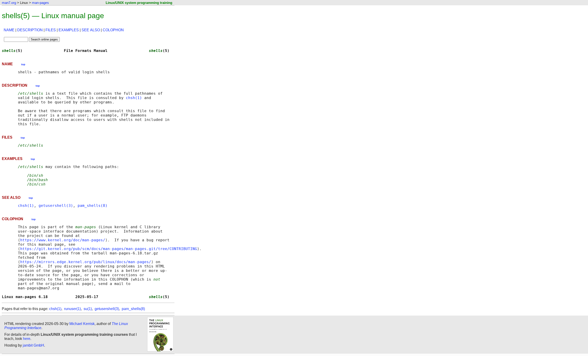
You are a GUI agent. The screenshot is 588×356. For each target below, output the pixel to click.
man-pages (40, 3)
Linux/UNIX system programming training (139, 3)
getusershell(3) (56, 205)
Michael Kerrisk (82, 324)
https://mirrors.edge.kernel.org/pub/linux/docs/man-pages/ (85, 262)
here (26, 339)
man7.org (9, 3)
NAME (9, 30)
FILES (50, 30)
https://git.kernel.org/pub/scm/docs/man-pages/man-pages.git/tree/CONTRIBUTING (108, 249)
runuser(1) (72, 309)
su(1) (88, 309)
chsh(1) (134, 98)
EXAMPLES (69, 30)
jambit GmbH (33, 345)
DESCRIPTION (30, 30)
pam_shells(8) (92, 205)
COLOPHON (113, 30)
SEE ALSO (91, 30)
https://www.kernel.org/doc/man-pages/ (62, 240)
